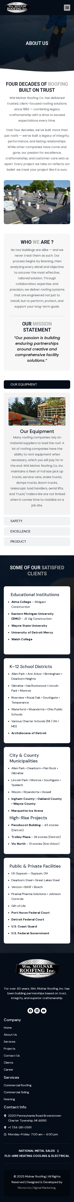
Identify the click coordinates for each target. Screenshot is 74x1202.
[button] (67, 8)
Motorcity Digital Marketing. (37, 1188)
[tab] (37, 384)
